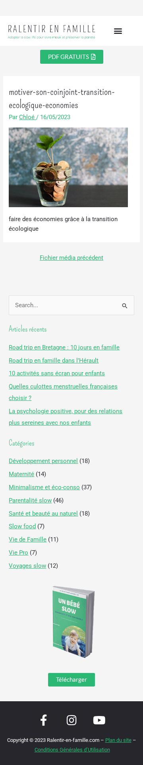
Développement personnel (43, 461)
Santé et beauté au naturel (43, 513)
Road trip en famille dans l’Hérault (54, 360)
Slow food (22, 526)
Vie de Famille (27, 539)
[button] (118, 30)
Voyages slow (27, 565)
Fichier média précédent (71, 257)
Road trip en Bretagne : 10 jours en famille (64, 347)
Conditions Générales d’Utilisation (72, 750)
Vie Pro (18, 552)
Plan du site (118, 740)
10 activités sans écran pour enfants (57, 373)
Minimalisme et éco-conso (44, 487)
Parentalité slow (30, 500)
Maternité (21, 474)
